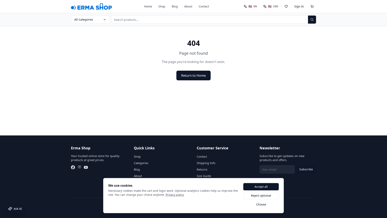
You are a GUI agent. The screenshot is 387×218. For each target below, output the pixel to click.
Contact (204, 6)
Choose (261, 204)
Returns (202, 169)
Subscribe (306, 169)
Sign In (299, 6)
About (188, 6)
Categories (141, 163)
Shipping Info (206, 163)
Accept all (261, 187)
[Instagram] (79, 167)
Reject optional (261, 195)
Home (148, 6)
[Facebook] (73, 167)
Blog (175, 6)
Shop (161, 6)
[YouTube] (86, 167)
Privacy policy (175, 195)
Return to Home (193, 75)
